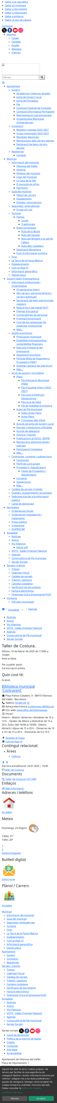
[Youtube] (15, 30)
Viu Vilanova (14, 624)
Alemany (16, 49)
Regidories (13, 962)
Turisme (11, 926)
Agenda (32, 609)
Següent (16, 853)
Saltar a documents (16, 9)
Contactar (7, 26)
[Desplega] (22, 610)
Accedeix (7, 812)
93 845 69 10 (22, 703)
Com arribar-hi (13, 741)
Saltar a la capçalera (16, 1)
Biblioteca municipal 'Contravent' (18, 688)
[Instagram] (20, 30)
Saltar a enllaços (14, 16)
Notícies (11, 617)
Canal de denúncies (18, 1035)
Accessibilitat (14, 1053)
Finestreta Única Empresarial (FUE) (26, 995)
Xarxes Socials (15, 639)
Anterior (6, 853)
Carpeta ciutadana (17, 984)
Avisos (10, 621)
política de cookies (31, 1088)
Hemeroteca (14, 948)
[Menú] (3, 82)
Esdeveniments (15, 937)
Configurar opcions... (12, 1092)
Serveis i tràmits (11, 966)
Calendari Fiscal (15, 973)
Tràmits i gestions (17, 980)
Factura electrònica (18, 991)
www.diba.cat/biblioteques (32, 710)
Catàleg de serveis (17, 977)
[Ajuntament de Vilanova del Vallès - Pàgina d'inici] (21, 68)
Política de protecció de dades (24, 1038)
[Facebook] (10, 30)
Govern (11, 955)
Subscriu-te (8, 879)
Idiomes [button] (11, 34)
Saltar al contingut (15, 5)
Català (15, 38)
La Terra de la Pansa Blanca (22, 933)
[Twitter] (4, 30)
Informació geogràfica (20, 944)
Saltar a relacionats (16, 12)
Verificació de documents (21, 988)
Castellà (16, 41)
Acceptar (41, 1098)
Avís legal (12, 1049)
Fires (9, 929)
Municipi (7, 911)
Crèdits (11, 1042)
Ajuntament (8, 951)
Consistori (12, 958)
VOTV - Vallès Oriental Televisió (24, 628)
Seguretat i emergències (21, 922)
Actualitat (14, 609)
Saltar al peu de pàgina (18, 20)
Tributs (11, 969)
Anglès (15, 45)
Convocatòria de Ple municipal (24, 635)
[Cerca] (42, 77)
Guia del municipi (17, 919)
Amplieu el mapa (15, 738)
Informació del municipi (20, 915)
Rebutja (15, 1098)
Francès (16, 52)
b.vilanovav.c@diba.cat (41, 706)
